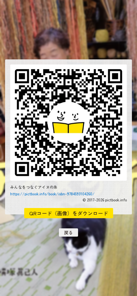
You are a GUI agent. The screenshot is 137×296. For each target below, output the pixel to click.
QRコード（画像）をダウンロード (68, 213)
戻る (68, 232)
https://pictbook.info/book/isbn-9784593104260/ (52, 193)
